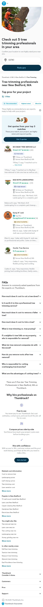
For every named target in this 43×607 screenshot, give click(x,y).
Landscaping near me (9, 534)
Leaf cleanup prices (8, 481)
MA (12, 77)
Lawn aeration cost (8, 487)
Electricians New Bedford (10, 512)
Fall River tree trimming (9, 549)
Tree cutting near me (9, 531)
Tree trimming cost (8, 484)
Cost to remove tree (9, 474)
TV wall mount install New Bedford (13, 499)
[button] (17, 216)
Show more (6, 491)
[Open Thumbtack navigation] (5, 3)
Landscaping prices (8, 477)
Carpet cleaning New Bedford (12, 506)
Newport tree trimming (10, 556)
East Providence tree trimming (12, 562)
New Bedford (20, 77)
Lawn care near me (8, 527)
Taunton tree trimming (9, 552)
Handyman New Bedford (10, 509)
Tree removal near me (9, 524)
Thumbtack (5, 77)
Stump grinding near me (10, 537)
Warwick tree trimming (9, 559)
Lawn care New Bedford (10, 502)
